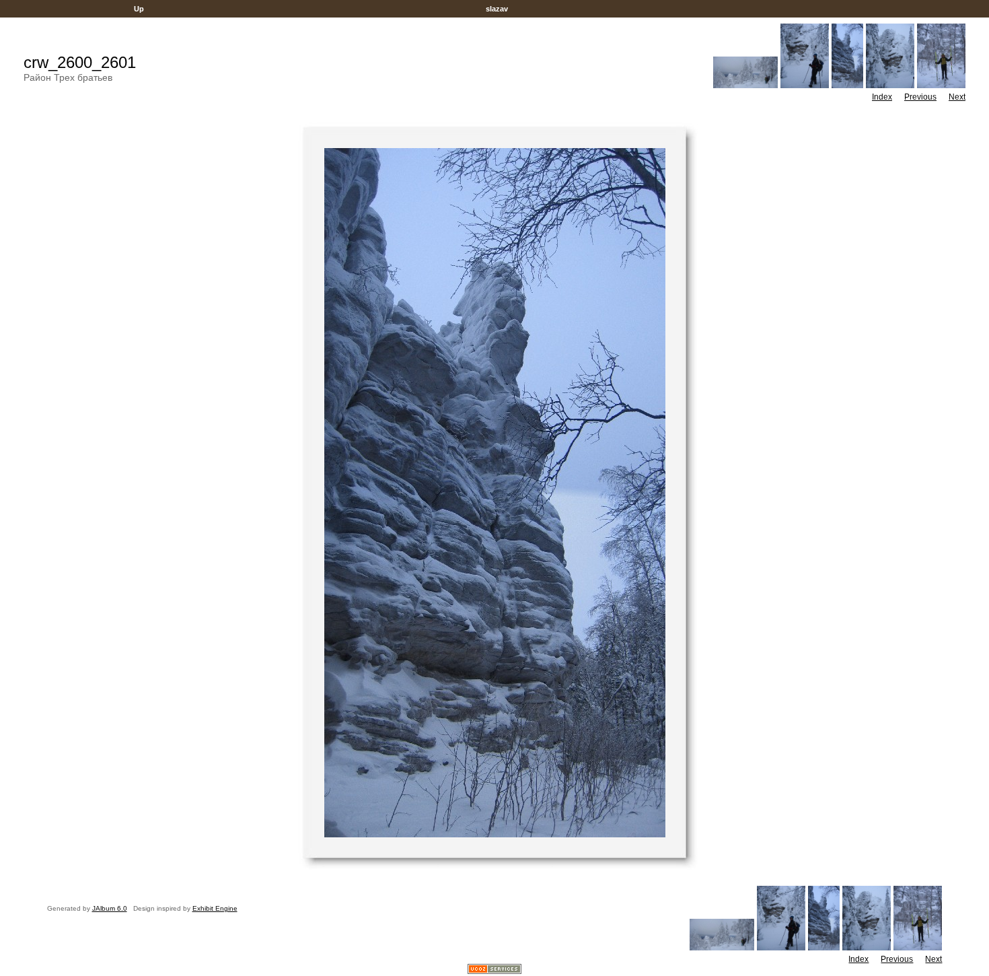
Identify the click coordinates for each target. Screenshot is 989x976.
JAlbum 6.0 (109, 908)
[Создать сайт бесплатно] (494, 970)
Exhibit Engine (214, 908)
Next (957, 97)
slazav (497, 9)
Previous (920, 97)
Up (139, 9)
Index (882, 97)
